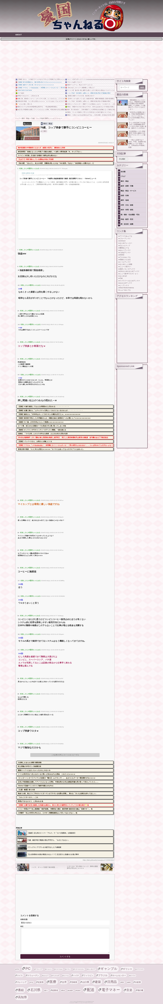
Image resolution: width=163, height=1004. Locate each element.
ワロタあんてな (125, 257)
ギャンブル (109, 968)
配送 (90, 990)
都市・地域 (125, 200)
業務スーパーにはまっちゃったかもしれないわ (34, 770)
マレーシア (22, 982)
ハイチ (76, 975)
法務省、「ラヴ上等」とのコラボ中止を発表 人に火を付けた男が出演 (42, 434)
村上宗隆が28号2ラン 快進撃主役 (29, 766)
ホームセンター (119, 975)
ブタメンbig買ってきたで (74, 82)
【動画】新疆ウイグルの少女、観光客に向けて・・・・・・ (84, 95)
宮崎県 (74, 982)
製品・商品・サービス (128, 191)
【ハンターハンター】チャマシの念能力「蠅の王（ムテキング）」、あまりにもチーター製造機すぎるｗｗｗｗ (56, 778)
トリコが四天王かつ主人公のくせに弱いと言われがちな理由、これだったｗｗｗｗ (46, 774)
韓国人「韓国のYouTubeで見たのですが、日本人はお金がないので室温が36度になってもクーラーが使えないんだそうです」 (90, 106)
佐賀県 (41, 982)
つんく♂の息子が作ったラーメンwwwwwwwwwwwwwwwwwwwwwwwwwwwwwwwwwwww (90, 79)
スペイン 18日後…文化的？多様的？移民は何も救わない (37, 155)
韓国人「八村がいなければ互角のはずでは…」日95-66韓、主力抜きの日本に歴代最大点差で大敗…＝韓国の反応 (90, 115)
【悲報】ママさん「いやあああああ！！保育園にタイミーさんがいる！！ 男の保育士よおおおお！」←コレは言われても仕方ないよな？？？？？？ (41, 87)
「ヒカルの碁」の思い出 (25, 104)
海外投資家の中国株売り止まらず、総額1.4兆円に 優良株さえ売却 (41, 148)
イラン (68, 969)
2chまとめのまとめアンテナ (129, 271)
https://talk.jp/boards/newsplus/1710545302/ (98, 860)
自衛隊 (70, 990)
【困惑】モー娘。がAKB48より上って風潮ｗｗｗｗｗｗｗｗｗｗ (41, 422)
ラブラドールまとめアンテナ (130, 281)
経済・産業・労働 (127, 186)
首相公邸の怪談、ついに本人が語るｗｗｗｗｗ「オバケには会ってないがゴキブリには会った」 (41, 101)
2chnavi (122, 241)
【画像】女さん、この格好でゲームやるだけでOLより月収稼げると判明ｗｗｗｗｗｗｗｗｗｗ (41, 79)
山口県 (85, 982)
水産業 (138, 982)
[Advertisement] (81, 59)
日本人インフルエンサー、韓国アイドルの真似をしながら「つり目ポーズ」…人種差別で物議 (90, 104)
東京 (122, 982)
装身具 (78, 990)
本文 (21, 926)
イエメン (49, 969)
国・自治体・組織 (127, 224)
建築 (98, 981)
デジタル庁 (56, 975)
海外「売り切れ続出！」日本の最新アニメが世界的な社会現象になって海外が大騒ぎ (90, 109)
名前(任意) (24, 919)
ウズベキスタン (79, 969)
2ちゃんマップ (125, 245)
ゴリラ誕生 (21, 93)
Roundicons (80, 1001)
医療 (53, 981)
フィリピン (88, 975)
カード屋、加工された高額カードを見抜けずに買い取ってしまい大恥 (42, 426)
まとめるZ (123, 276)
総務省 (55, 990)
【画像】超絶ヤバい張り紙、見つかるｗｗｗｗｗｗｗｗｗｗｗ (36, 85)
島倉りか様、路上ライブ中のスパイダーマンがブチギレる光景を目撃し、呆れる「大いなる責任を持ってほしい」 (57, 793)
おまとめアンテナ (126, 283)
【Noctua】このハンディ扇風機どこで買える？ (81, 87)
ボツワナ (133, 975)
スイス (20, 975)
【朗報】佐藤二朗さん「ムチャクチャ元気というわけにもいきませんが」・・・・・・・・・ (50, 410)
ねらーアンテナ (125, 250)
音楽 (129, 990)
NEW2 (122, 255)
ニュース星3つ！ (126, 266)
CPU (17, 969)
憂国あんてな (124, 248)
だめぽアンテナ (125, 252)
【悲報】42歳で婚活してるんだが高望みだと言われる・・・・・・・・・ (43, 406)
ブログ (123, 176)
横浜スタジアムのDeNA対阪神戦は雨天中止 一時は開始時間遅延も (37, 106)
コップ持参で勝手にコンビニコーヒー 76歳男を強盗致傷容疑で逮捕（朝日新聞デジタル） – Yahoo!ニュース (57, 178)
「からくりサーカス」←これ (28, 797)
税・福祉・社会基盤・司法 (130, 214)
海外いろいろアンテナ (127, 269)
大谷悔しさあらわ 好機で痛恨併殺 (30, 762)
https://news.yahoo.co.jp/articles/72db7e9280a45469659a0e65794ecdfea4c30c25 (51, 175)
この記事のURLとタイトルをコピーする (65, 755)
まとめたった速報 (126, 264)
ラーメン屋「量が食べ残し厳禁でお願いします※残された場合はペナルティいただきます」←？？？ (90, 90)
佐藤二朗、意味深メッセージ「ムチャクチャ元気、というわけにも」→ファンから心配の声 (41, 98)
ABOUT (18, 35)
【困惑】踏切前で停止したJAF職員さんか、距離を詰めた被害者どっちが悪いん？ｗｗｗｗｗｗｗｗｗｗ (54, 418)
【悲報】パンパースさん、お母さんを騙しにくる (35, 441)
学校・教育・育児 (127, 219)
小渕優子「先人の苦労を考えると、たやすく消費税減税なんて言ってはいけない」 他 (47, 813)
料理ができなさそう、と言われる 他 (28, 95)
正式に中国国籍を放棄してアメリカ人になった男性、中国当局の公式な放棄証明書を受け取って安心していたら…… (58, 782)
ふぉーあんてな (125, 290)
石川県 (35, 990)
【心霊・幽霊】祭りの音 (26, 790)
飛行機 (140, 990)
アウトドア (38, 969)
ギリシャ (127, 969)
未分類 (123, 172)
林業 (129, 982)
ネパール (66, 975)
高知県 (22, 997)
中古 (32, 982)
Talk (121, 278)
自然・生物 (125, 195)
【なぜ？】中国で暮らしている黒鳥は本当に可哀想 (36, 159)
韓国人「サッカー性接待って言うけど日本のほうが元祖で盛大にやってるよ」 (90, 112)
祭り (46, 990)
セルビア (46, 975)
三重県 (44, 131)
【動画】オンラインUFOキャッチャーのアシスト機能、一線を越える (42, 430)
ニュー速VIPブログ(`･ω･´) (129, 274)
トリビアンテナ (125, 262)
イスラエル (59, 969)
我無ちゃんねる (125, 259)
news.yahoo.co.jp (28, 173)
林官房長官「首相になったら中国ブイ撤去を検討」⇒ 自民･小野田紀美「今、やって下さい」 (50, 152)
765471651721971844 (25, 90)
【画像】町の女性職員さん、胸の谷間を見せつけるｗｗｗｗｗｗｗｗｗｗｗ (40, 82)
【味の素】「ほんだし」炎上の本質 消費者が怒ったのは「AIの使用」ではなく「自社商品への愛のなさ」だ (56, 163)
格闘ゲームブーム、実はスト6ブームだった (80, 85)
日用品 (112, 981)
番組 (21, 990)
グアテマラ (140, 969)
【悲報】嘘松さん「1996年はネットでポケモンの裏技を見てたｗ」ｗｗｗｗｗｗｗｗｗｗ (49, 414)
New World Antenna (127, 288)
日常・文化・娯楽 (127, 205)
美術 (63, 990)
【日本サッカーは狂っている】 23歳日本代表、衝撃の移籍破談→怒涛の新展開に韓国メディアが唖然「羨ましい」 (90, 98)
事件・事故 (47, 124)
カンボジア (91, 969)
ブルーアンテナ (125, 238)
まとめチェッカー (126, 243)
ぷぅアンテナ (124, 285)
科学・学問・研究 (127, 210)
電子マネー (111, 990)
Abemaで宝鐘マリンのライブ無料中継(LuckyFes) (35, 786)
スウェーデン (33, 975)
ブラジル (102, 975)
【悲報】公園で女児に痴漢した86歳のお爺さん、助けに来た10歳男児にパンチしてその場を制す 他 (53, 805)
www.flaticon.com (89, 1001)
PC (28, 968)
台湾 (64, 982)
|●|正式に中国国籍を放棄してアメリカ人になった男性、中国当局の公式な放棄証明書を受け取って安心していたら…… (41, 109)
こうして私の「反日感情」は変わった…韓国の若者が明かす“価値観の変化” (89, 93)
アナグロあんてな (126, 236)
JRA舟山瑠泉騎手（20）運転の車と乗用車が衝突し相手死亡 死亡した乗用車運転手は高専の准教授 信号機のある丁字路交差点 (63, 437)
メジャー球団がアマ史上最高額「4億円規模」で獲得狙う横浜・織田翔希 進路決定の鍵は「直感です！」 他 (55, 809)
